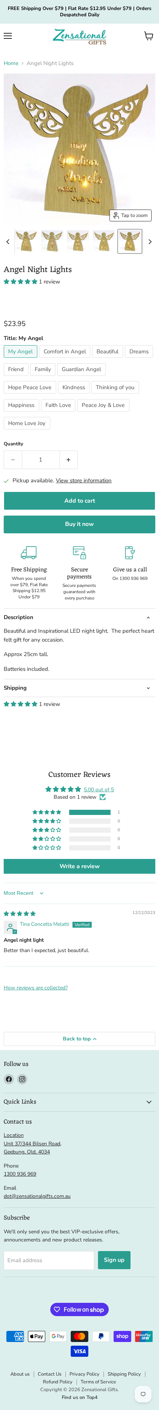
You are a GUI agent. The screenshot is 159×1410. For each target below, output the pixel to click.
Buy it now (79, 524)
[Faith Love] (59, 413)
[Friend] (17, 377)
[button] (149, 36)
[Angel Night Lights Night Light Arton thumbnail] (104, 241)
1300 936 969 (20, 1174)
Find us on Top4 (80, 1397)
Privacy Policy (84, 1374)
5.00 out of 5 (99, 789)
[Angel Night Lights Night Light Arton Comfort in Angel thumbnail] (52, 241)
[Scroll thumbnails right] (149, 241)
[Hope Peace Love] (31, 395)
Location (14, 1135)
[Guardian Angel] (82, 377)
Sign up (114, 1260)
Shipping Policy (124, 1374)
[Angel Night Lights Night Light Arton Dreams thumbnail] (26, 241)
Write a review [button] (80, 866)
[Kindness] (75, 395)
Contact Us (49, 1374)
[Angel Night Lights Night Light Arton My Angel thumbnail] (130, 241)
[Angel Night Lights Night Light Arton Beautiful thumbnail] (78, 241)
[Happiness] (22, 413)
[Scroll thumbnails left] (9, 241)
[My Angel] (21, 359)
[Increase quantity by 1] (69, 460)
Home (11, 63)
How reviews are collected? (36, 987)
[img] (19, 913)
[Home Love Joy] (28, 431)
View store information (84, 481)
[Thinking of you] (116, 395)
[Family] (44, 377)
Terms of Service (98, 1382)
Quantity (13, 444)
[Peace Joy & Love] (104, 413)
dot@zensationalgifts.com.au (37, 1196)
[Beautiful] (108, 359)
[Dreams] (140, 359)
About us (20, 1374)
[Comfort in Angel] (65, 359)
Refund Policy (57, 1382)
